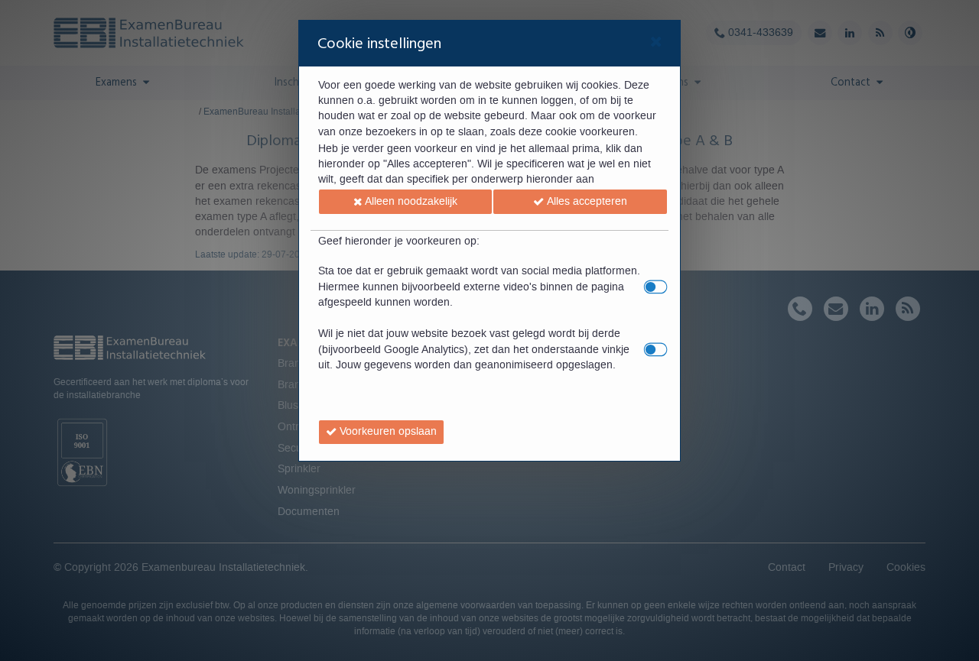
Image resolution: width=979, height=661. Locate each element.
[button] (406, 202)
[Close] (656, 43)
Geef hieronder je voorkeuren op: (399, 241)
